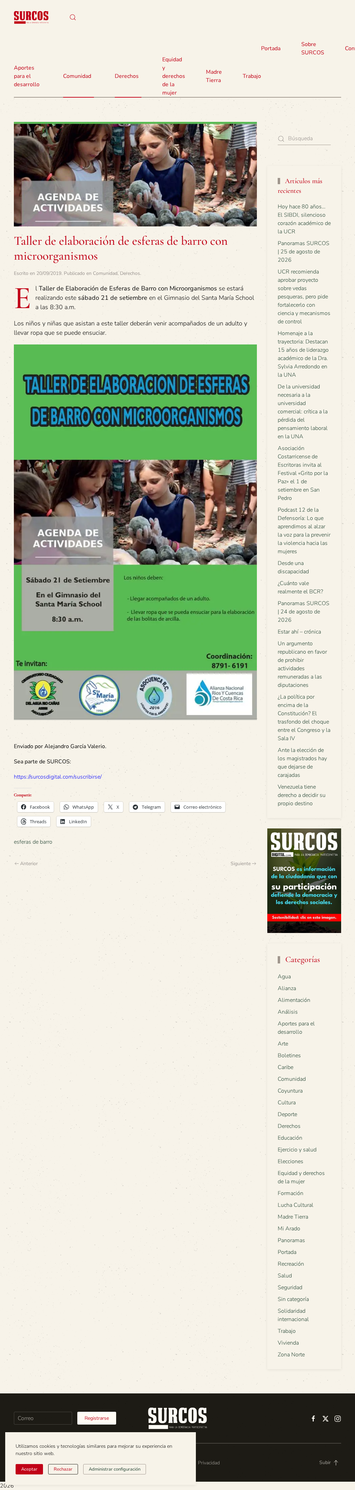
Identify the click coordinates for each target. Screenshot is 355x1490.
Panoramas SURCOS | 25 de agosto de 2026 (303, 252)
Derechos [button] (127, 76)
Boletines (289, 1055)
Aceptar (29, 1469)
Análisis (288, 1012)
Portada (270, 48)
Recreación (291, 1264)
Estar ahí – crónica (299, 632)
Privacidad (209, 1463)
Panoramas (291, 1240)
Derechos (130, 273)
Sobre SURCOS (312, 48)
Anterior (29, 863)
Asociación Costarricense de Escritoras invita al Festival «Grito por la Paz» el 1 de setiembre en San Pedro (303, 473)
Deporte (287, 1114)
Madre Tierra (214, 76)
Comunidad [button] (77, 76)
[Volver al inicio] (31, 17)
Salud (285, 1276)
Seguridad (290, 1287)
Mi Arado (289, 1228)
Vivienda (288, 1343)
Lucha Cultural (295, 1205)
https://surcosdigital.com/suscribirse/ (58, 777)
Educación (290, 1138)
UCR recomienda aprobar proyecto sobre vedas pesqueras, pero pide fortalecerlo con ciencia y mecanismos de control (304, 296)
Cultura (287, 1102)
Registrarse (97, 1418)
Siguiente (241, 863)
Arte (283, 1044)
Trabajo (252, 76)
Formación (290, 1193)
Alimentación (294, 1000)
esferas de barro (33, 842)
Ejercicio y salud (297, 1150)
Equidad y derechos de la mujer (173, 76)
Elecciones (290, 1161)
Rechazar (63, 1469)
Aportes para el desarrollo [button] (27, 76)
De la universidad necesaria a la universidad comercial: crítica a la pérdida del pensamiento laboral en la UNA (303, 411)
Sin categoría (293, 1299)
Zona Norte (291, 1354)
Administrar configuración (114, 1469)
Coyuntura (290, 1091)
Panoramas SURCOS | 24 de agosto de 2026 (303, 612)
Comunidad (105, 273)
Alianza (287, 988)
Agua (284, 976)
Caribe (285, 1067)
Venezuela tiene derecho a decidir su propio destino (302, 795)
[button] (72, 17)
